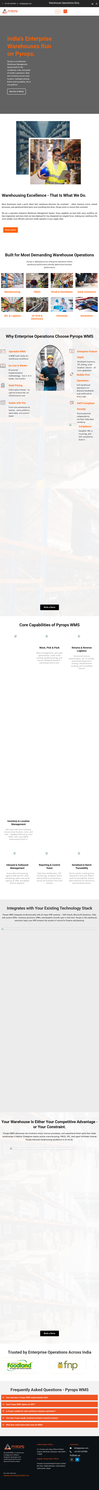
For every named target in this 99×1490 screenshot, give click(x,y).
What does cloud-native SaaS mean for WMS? (24, 1425)
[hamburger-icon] (57, 11)
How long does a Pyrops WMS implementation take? (27, 1397)
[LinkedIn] (92, 3)
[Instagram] (96, 3)
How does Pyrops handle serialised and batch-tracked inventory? (32, 1418)
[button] (65, 11)
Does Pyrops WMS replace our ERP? (20, 1404)
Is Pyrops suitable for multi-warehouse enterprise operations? (30, 1411)
